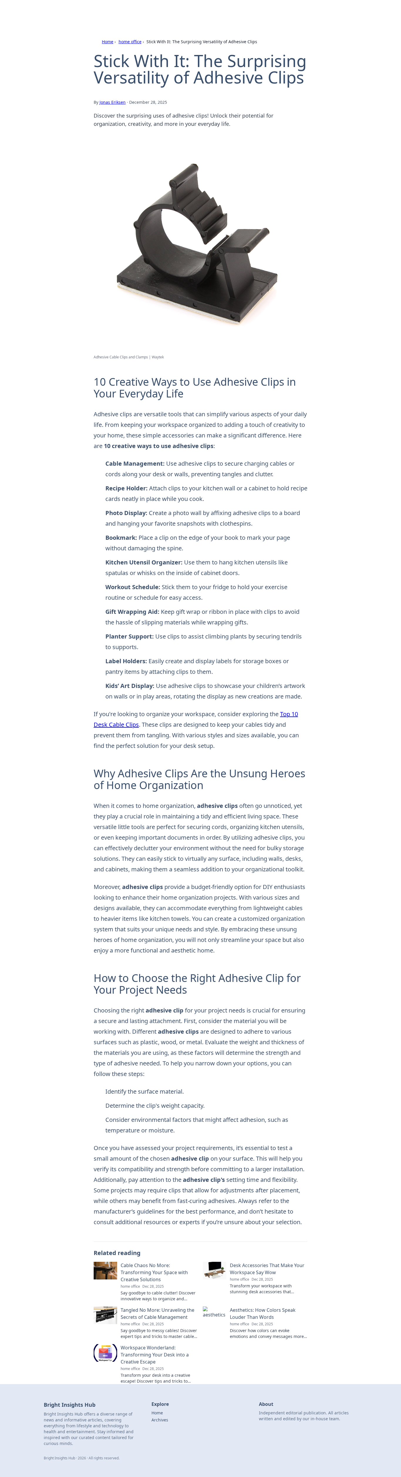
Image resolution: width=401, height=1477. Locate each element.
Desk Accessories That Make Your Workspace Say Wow (267, 1269)
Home (107, 41)
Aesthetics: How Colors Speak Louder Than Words (263, 1313)
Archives (159, 1420)
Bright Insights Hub (114, 12)
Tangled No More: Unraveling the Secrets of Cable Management (157, 1313)
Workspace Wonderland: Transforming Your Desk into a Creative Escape (155, 1354)
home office (130, 41)
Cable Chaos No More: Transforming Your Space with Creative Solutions (154, 1272)
